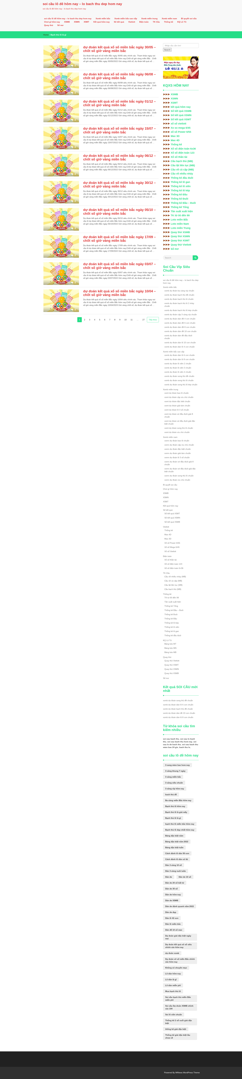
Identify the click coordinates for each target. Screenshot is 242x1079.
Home (46, 35)
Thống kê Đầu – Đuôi (183, 203)
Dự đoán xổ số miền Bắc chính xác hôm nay (180, 960)
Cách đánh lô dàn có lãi (176, 859)
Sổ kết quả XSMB (181, 111)
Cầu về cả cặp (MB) (182, 169)
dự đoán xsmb (172, 953)
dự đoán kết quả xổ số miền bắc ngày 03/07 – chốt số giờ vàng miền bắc (119, 266)
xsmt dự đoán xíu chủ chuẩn (177, 432)
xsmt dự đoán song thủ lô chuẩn (178, 428)
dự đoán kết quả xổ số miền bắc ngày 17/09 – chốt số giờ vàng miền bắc (119, 238)
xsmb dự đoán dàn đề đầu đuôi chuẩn (178, 336)
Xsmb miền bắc (103, 18)
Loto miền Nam (180, 223)
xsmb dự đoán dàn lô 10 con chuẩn (180, 342)
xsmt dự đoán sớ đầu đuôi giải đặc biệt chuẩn (179, 422)
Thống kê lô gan (180, 182)
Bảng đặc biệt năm (174, 836)
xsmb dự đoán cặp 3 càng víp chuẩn (180, 314)
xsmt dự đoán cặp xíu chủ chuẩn (178, 397)
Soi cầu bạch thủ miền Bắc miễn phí (178, 998)
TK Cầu (156, 22)
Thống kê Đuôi (179, 198)
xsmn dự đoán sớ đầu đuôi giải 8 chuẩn (179, 463)
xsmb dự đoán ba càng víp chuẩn (179, 291)
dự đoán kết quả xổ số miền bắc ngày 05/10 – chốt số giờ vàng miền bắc (119, 211)
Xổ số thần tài (179, 157)
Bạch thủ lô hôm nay (175, 806)
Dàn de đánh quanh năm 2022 (179, 906)
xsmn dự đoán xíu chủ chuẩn (177, 480)
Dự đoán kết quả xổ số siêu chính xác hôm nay (178, 945)
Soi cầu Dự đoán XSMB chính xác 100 (179, 1007)
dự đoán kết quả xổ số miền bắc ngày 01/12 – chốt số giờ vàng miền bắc (119, 103)
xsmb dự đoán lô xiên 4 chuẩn (177, 372)
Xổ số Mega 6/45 (172, 547)
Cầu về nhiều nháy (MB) (175, 576)
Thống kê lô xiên (181, 186)
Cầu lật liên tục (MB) (183, 165)
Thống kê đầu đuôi (182, 177)
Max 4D (175, 140)
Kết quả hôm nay (101, 22)
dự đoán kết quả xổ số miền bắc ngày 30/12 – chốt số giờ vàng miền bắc (119, 184)
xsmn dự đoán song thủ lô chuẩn (179, 476)
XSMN (77, 22)
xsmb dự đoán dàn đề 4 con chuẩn (179, 319)
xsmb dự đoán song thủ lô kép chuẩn (180, 384)
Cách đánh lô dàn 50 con (177, 853)
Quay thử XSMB (180, 232)
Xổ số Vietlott (170, 551)
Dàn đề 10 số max (173, 930)
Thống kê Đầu (179, 194)
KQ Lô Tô (181, 22)
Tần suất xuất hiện (182, 211)
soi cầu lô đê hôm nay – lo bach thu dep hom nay (82, 4)
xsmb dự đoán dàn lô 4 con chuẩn (179, 347)
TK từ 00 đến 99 (180, 215)
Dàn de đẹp (170, 912)
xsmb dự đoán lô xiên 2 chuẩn (177, 363)
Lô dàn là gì (171, 979)
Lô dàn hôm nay (173, 973)
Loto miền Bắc (179, 219)
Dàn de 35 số (171, 889)
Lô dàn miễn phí (173, 985)
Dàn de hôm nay (173, 894)
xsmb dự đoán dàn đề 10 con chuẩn (180, 331)
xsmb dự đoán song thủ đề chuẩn (179, 376)
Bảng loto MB (170, 652)
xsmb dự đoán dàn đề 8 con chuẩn (179, 327)
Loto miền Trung (180, 228)
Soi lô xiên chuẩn (173, 1014)
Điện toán (144, 22)
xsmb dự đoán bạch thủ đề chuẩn (179, 295)
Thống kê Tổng (180, 207)
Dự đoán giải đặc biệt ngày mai (178, 937)
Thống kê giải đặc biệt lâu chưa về (177, 1036)
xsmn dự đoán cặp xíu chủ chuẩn (179, 445)
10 (125, 320)
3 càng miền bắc (173, 777)
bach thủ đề (171, 794)
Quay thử (48, 25)
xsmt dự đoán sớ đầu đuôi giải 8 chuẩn (178, 415)
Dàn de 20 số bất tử (174, 883)
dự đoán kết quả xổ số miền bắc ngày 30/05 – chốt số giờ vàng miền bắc (119, 49)
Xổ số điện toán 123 (182, 152)
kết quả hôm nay (181, 107)
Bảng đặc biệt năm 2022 (176, 841)
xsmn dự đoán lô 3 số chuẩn (177, 457)
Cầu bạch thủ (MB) (182, 161)
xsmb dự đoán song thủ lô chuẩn (179, 380)
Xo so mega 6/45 (180, 127)
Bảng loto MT (170, 644)
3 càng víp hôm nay (174, 788)
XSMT (86, 22)
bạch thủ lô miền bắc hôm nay (179, 824)
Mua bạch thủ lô (173, 991)
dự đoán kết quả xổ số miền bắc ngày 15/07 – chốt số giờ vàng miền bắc (119, 130)
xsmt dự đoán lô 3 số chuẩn (176, 410)
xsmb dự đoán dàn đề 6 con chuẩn (179, 323)
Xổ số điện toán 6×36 (173, 568)
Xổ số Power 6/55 (172, 543)
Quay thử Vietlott (181, 244)
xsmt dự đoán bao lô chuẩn (176, 393)
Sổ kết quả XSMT (181, 119)
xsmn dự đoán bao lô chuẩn (176, 441)
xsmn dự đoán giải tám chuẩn (177, 453)
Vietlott (131, 22)
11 (132, 320)
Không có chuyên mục (176, 968)
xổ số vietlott (178, 123)
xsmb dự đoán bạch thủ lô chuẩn (179, 299)
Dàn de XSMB (171, 900)
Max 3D (175, 136)
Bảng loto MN (170, 648)
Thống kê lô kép (180, 190)
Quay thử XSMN (180, 236)
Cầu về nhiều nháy (182, 173)
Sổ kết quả (119, 22)
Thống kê (168, 22)
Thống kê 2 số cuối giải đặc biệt (178, 1021)
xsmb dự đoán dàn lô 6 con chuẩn (179, 355)
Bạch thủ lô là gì (173, 818)
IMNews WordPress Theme (187, 1072)
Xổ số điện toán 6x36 (183, 148)
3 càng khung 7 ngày (175, 771)
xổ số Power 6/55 (181, 131)
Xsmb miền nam (169, 18)
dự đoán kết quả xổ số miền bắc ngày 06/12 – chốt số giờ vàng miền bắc (119, 157)
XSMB (67, 22)
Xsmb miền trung (149, 18)
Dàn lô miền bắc (173, 924)
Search (167, 50)
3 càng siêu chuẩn (174, 783)
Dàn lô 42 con (171, 918)
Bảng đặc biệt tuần (174, 847)
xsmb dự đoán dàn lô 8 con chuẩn (179, 359)
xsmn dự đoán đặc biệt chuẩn (177, 449)
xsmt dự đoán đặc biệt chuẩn (177, 401)
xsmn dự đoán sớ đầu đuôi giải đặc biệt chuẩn (180, 470)
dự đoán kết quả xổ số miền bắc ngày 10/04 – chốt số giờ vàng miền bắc (119, 293)
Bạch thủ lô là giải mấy (176, 812)
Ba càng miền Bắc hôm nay (178, 800)
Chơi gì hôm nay (52, 22)
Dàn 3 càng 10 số (173, 865)
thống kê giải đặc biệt (175, 1029)
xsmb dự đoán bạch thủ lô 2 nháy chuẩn (179, 304)
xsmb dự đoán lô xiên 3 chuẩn (177, 368)
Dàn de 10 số (185, 877)
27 (143, 320)
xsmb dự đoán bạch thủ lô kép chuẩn (180, 310)
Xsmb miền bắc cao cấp (125, 18)
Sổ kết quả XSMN (181, 115)
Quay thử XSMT (180, 240)
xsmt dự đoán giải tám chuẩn (177, 405)
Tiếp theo (153, 320)
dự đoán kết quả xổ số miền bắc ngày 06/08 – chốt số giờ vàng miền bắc (119, 76)
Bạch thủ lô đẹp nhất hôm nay (179, 830)
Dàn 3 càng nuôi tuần (175, 871)
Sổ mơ (60, 25)
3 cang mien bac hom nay (177, 765)
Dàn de (168, 877)
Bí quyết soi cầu (189, 18)
